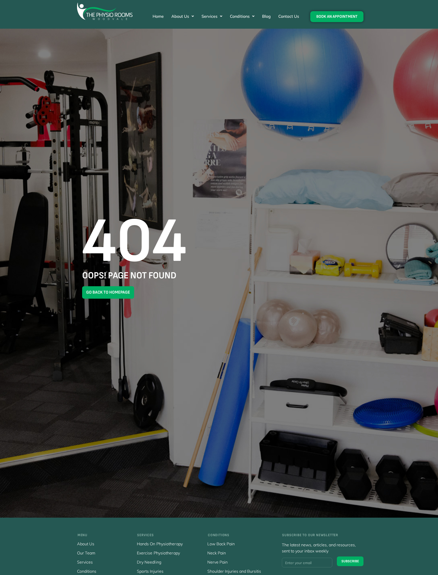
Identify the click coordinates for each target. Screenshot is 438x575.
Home (158, 16)
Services (209, 16)
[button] (182, 16)
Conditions (240, 16)
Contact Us (288, 16)
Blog (266, 16)
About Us (180, 16)
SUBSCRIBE (350, 561)
